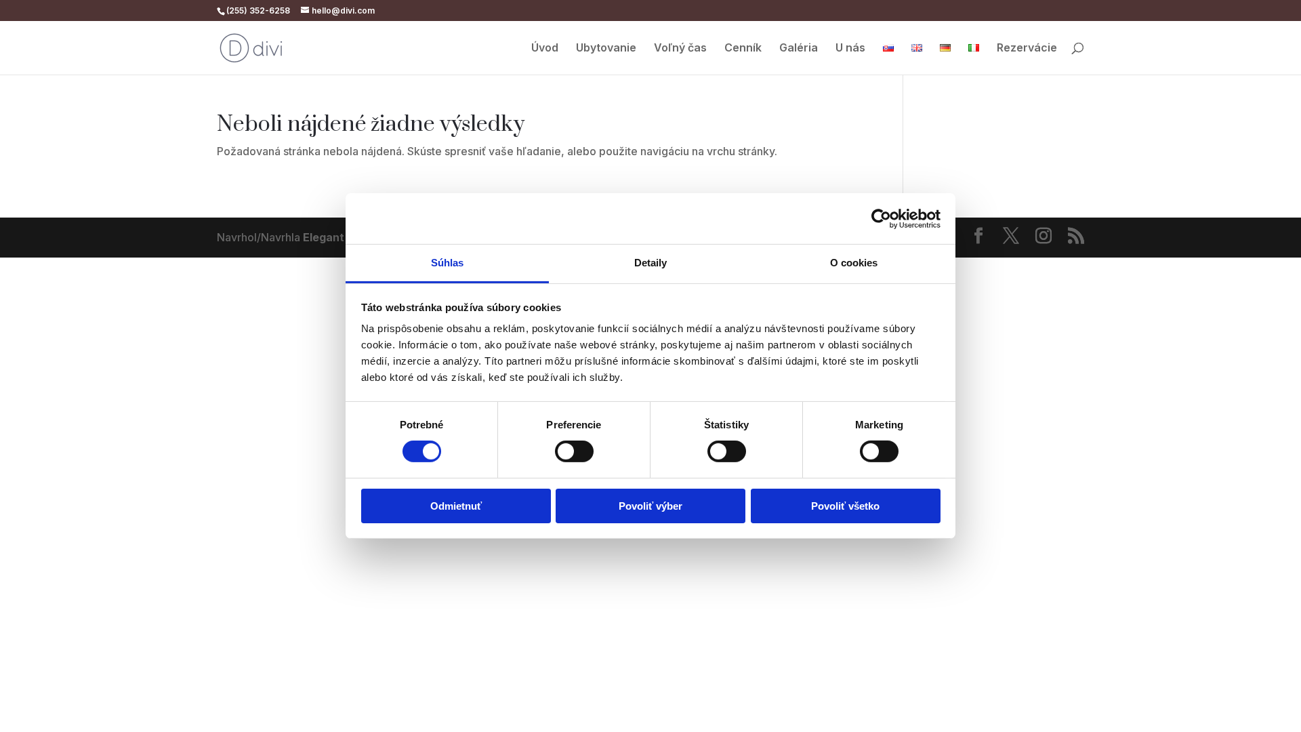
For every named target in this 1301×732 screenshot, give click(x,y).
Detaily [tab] (650, 262)
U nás (850, 48)
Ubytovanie (606, 48)
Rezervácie (1027, 48)
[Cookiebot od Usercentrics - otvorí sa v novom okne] (881, 218)
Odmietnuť (456, 506)
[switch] (574, 451)
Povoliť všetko (845, 506)
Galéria (798, 48)
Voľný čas (680, 48)
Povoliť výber (650, 506)
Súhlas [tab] (447, 262)
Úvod (544, 48)
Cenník (743, 48)
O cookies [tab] (854, 262)
